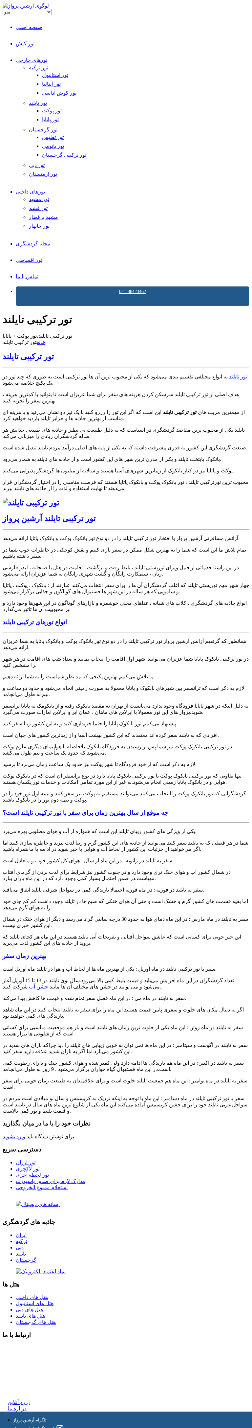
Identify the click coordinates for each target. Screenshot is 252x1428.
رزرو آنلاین (19, 1402)
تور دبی (37, 165)
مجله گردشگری (33, 243)
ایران (21, 1235)
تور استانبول (55, 75)
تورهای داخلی (30, 191)
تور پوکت (52, 110)
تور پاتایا (50, 119)
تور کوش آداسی (59, 93)
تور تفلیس (53, 137)
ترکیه (21, 1241)
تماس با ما (27, 276)
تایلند (21, 1254)
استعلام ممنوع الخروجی (42, 1187)
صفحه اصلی (29, 27)
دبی (20, 1247)
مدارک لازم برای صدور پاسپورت (50, 1181)
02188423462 (22, 1348)
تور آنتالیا (51, 84)
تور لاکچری (28, 1168)
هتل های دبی (29, 1309)
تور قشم (38, 208)
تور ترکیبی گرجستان (64, 155)
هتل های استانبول (34, 1303)
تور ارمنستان (43, 174)
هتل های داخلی (32, 1297)
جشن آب (38, 986)
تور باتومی (53, 146)
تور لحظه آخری (32, 1175)
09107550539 (22, 1378)
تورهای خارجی (31, 60)
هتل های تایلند (30, 1316)
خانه (41, 342)
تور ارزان (25, 1162)
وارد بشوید (14, 1136)
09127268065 (22, 1371)
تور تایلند (38, 103)
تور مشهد (39, 199)
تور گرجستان (43, 129)
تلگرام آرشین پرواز (30, 1419)
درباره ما (17, 1408)
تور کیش (25, 43)
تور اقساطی (29, 260)
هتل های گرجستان (36, 1322)
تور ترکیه (38, 67)
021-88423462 (132, 291)
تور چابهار (39, 226)
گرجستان (26, 1260)
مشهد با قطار (43, 217)
